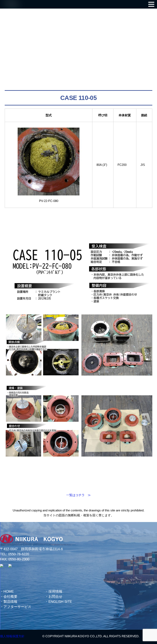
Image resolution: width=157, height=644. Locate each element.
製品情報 (10, 602)
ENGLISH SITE (60, 602)
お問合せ (55, 597)
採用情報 (55, 591)
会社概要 (10, 597)
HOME (8, 591)
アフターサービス (17, 607)
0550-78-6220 (18, 554)
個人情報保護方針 (12, 636)
